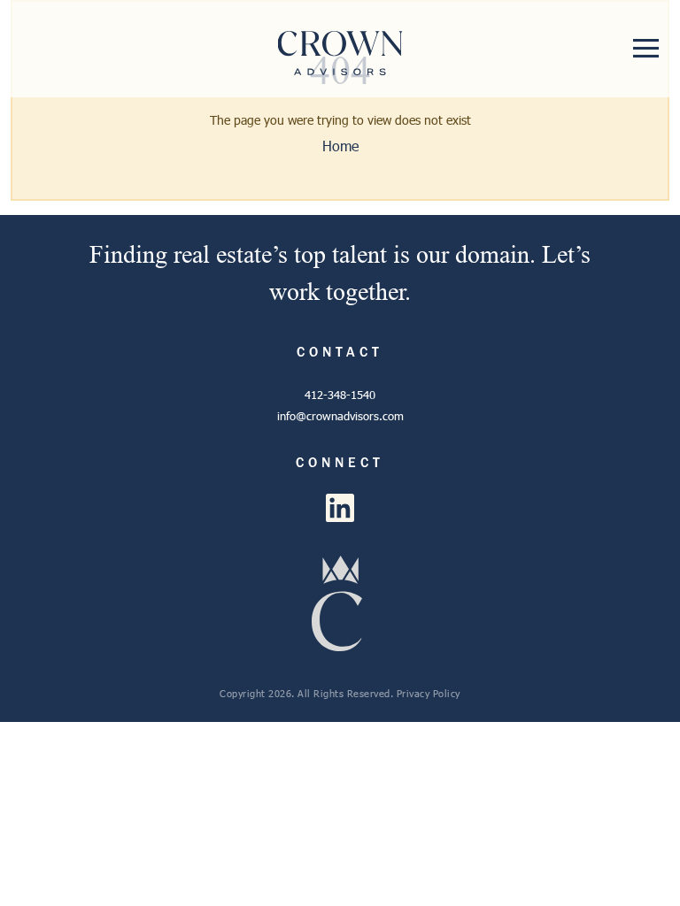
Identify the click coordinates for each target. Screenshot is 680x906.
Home (340, 145)
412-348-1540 (340, 395)
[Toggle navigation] (646, 48)
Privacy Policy (428, 693)
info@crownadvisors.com (340, 416)
